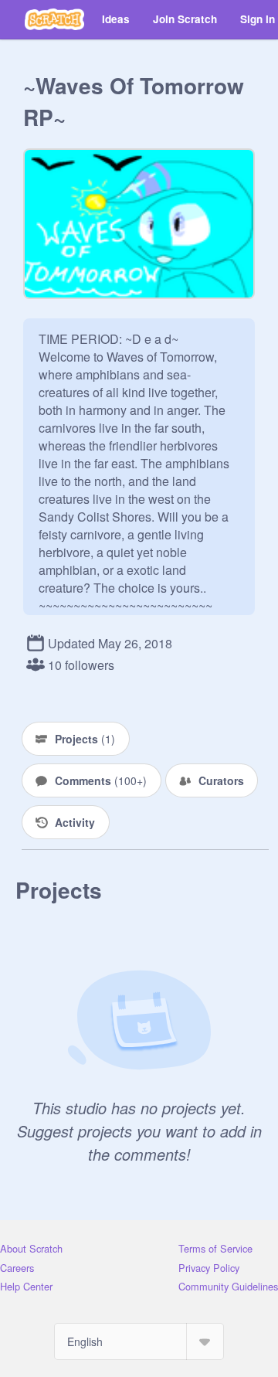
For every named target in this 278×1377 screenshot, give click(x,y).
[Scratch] (54, 19)
